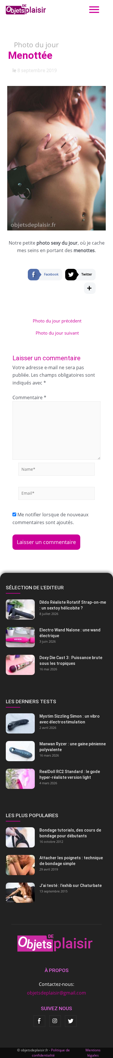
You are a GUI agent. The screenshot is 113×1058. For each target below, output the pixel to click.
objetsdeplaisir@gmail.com (56, 993)
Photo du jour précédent (57, 321)
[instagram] (55, 1021)
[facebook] (39, 1021)
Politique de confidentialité (51, 1053)
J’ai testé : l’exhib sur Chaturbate (70, 885)
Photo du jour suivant (57, 333)
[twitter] (70, 1021)
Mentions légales (93, 1053)
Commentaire (29, 397)
